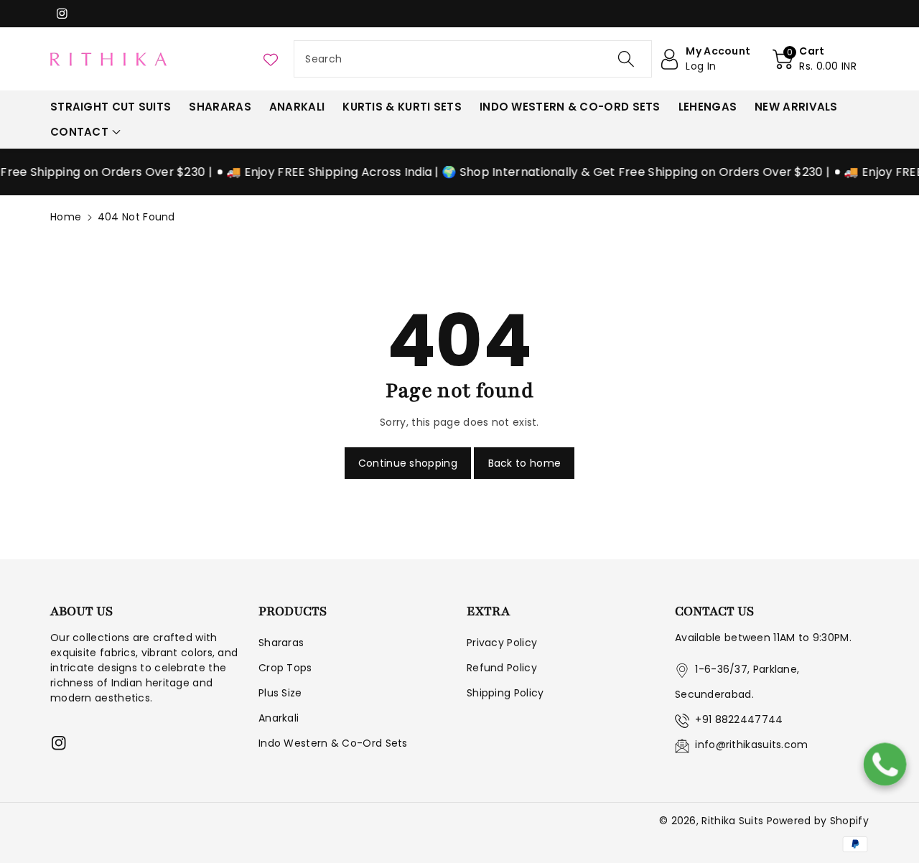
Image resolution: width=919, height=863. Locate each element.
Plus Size (280, 693)
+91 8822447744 (739, 719)
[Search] (626, 59)
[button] (814, 59)
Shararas (281, 642)
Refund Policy (502, 668)
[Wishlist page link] (270, 59)
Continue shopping (407, 463)
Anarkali (278, 718)
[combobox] (472, 59)
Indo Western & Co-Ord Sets (333, 743)
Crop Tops (285, 668)
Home (65, 217)
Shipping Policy (505, 693)
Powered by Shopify (818, 820)
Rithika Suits (732, 820)
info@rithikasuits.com (751, 744)
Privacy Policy (502, 642)
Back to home (524, 463)
